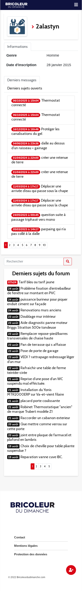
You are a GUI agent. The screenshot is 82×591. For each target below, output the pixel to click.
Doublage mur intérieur (38, 316)
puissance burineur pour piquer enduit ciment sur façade (37, 301)
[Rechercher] (67, 261)
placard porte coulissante (40, 401)
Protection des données (30, 554)
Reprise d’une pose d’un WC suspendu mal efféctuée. (35, 381)
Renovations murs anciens (40, 310)
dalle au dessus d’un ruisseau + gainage (38, 145)
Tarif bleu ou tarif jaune (36, 282)
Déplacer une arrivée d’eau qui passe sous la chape (39, 188)
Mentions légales (26, 545)
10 (44, 245)
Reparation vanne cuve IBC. (41, 457)
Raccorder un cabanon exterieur (45, 418)
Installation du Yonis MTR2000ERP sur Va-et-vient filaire (35, 392)
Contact (19, 537)
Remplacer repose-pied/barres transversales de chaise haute (37, 335)
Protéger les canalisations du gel (35, 131)
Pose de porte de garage (39, 351)
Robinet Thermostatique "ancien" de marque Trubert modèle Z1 (39, 409)
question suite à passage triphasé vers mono (38, 217)
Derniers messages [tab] (21, 80)
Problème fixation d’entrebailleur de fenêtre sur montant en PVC (39, 290)
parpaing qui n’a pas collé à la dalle (38, 231)
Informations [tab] (17, 46)
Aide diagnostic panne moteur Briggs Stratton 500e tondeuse (37, 324)
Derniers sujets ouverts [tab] (24, 88)
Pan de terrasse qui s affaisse (43, 344)
